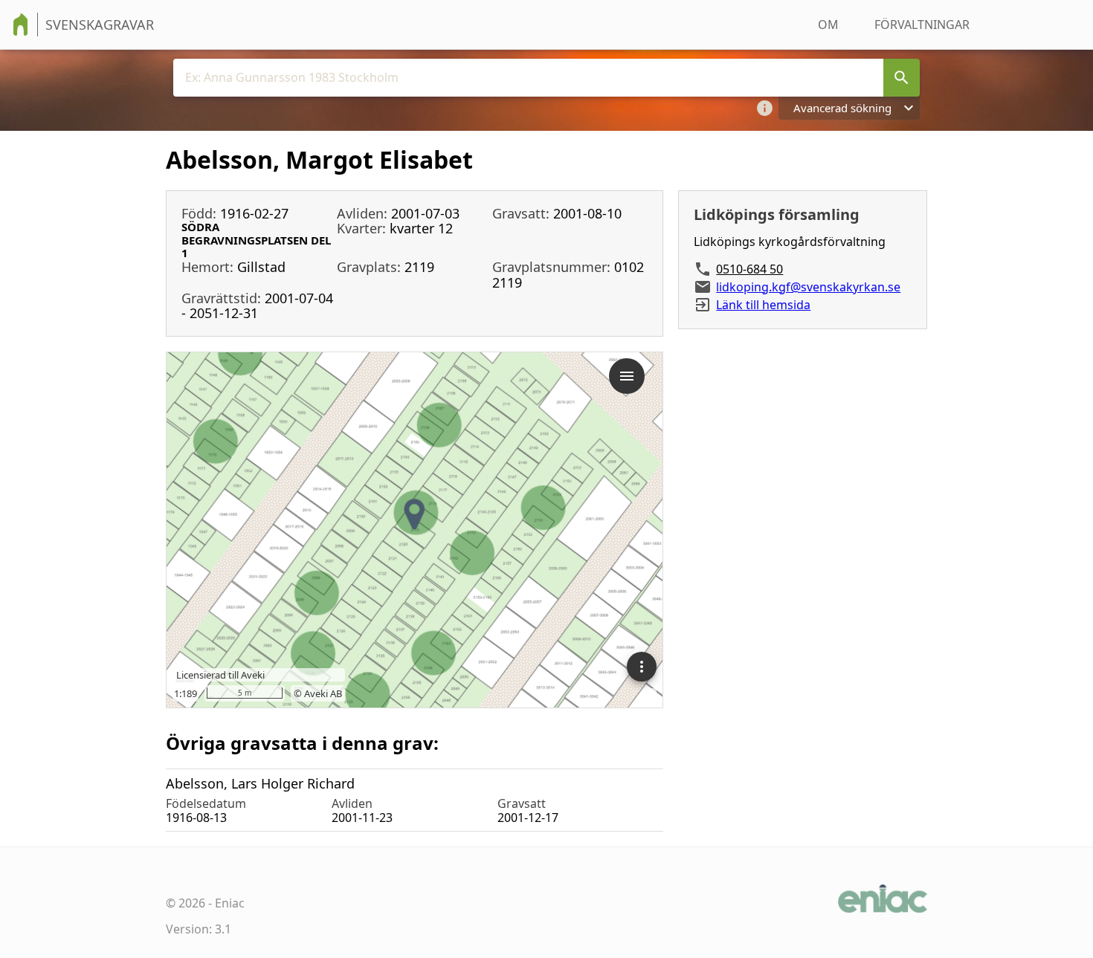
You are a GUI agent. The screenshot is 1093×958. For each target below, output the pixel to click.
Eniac (230, 903)
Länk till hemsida (763, 304)
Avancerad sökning (842, 107)
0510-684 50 (749, 269)
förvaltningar (922, 24)
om (828, 24)
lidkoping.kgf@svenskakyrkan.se (808, 287)
